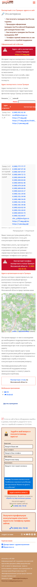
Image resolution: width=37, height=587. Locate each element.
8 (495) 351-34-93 (18, 194)
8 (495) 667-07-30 (18, 169)
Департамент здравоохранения (16, 544)
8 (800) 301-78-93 (19, 506)
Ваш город (8, 456)
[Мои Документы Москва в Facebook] (29, 534)
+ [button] (4, 296)
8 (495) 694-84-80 (18, 180)
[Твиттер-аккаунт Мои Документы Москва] (32, 534)
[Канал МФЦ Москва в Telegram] (35, 534)
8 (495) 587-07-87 (18, 172)
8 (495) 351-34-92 (18, 202)
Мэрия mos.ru (8, 547)
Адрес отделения (5, 107)
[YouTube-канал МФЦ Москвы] (27, 534)
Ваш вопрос (8, 463)
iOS (7, 392)
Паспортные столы (18, 380)
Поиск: (15, 102)
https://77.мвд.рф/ (22, 54)
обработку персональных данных (18, 498)
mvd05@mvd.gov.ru (19, 115)
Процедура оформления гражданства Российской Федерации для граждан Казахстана (19, 27)
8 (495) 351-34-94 (18, 196)
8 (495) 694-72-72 (18, 174)
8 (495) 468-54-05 (18, 199)
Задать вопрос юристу (18, 492)
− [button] (4, 299)
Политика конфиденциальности (11, 581)
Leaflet (14, 331)
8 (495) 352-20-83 (18, 210)
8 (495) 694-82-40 (18, 183)
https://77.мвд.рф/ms (20, 221)
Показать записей (9, 98)
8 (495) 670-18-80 (18, 185)
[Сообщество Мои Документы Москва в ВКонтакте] (24, 534)
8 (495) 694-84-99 (18, 177)
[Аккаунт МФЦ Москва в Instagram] (22, 534)
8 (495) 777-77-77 (18, 166)
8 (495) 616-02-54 (18, 207)
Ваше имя (7, 443)
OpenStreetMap (24, 331)
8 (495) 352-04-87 (18, 216)
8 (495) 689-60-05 (18, 188)
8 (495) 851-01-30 (18, 112)
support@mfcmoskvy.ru (20, 578)
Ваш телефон (9, 450)
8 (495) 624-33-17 (18, 191)
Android (9, 394)
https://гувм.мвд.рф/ (20, 123)
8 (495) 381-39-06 (18, 205)
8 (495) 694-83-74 (18, 213)
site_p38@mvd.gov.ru (20, 218)
